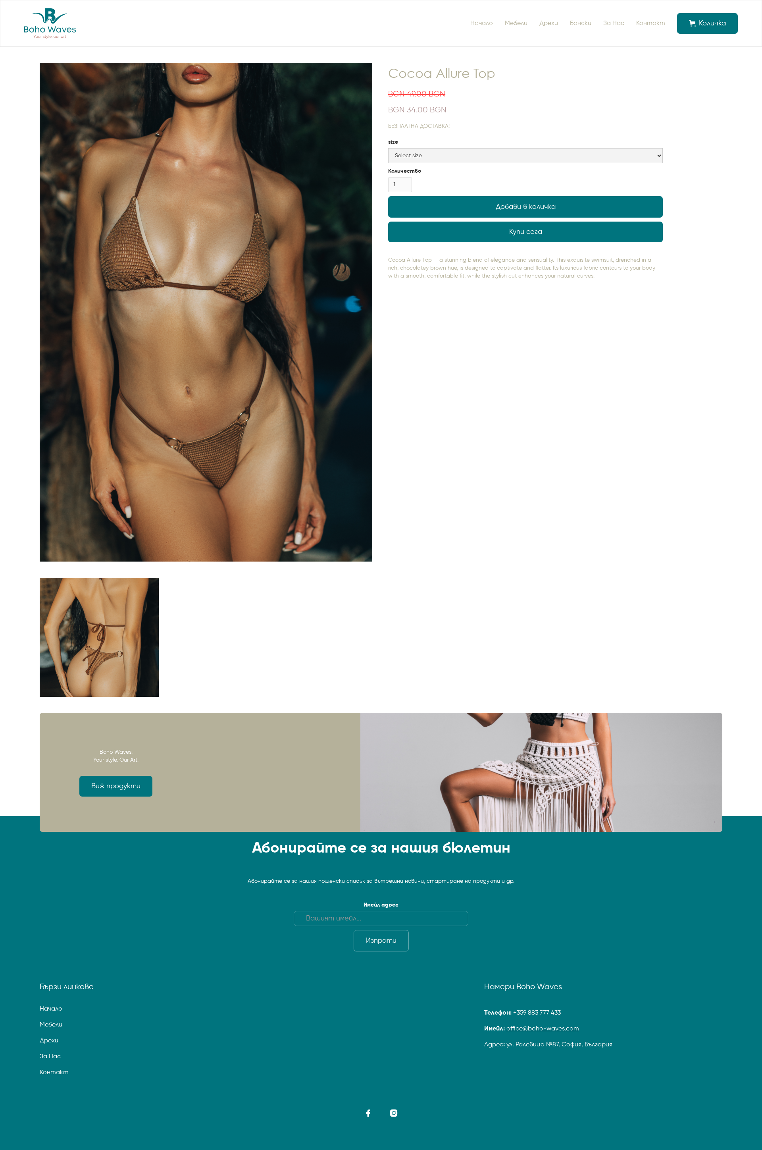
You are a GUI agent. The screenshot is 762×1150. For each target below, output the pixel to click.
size (393, 142)
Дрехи (548, 23)
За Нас (613, 23)
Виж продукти (115, 786)
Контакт (650, 23)
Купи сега (525, 231)
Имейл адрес (381, 905)
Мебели (516, 23)
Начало (481, 23)
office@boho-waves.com (542, 1029)
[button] (707, 23)
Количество (404, 171)
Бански (580, 23)
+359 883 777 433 (537, 1013)
